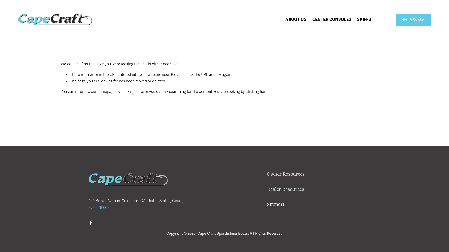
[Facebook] (90, 222)
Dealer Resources (285, 189)
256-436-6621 (99, 207)
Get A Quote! (413, 19)
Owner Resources (286, 174)
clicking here (132, 91)
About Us (295, 19)
